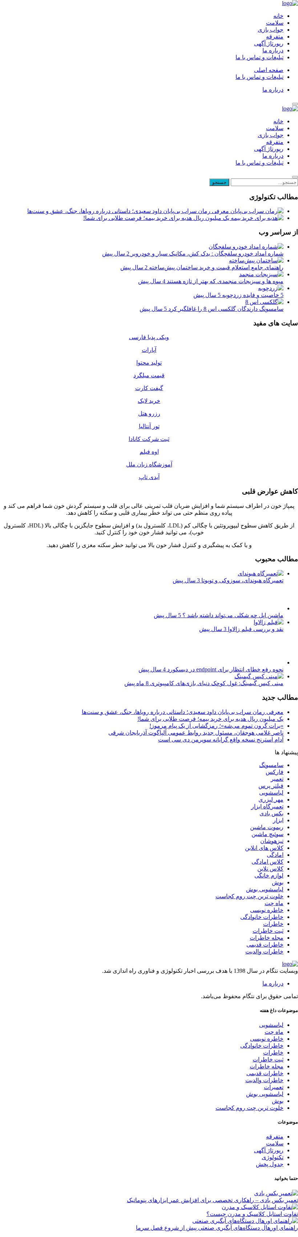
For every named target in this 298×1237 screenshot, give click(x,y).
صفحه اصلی (268, 70)
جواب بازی (270, 30)
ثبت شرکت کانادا (149, 439)
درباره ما (272, 50)
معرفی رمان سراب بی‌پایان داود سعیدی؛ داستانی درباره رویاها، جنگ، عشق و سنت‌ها (128, 211)
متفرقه (274, 36)
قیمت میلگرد (149, 375)
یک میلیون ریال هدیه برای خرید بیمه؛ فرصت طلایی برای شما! (157, 218)
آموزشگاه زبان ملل (149, 464)
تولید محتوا (149, 363)
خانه (278, 16)
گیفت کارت (149, 388)
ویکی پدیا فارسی (149, 337)
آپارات (149, 350)
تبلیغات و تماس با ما (259, 57)
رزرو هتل (149, 413)
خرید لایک (149, 401)
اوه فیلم (149, 452)
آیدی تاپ (149, 477)
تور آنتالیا (149, 426)
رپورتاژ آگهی (268, 43)
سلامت (274, 23)
